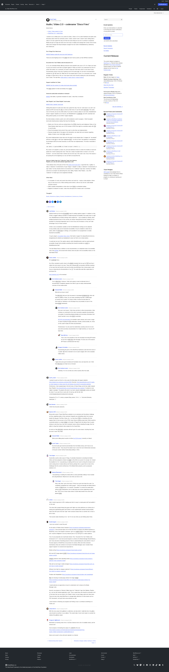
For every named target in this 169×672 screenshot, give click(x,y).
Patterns (39, 659)
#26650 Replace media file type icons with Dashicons (59, 54)
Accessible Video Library (64, 236)
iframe (74, 186)
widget (65, 422)
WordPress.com (137, 653)
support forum (79, 531)
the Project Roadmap (115, 64)
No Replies (106, 50)
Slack (118, 77)
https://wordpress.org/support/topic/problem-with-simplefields (77, 574)
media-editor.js (64, 77)
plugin (60, 303)
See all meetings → (117, 106)
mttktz (51, 499)
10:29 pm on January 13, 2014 (74, 368)
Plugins (38, 657)
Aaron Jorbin (52, 257)
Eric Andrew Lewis (57, 279)
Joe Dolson (52, 211)
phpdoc (72, 263)
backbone (53, 196)
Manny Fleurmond (56, 472)
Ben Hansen (52, 404)
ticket (50, 88)
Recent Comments (108, 48)
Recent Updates (108, 46)
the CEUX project (77, 438)
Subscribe (107, 38)
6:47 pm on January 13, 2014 (55, 20)
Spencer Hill (52, 412)
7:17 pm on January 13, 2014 (61, 377)
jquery (58, 196)
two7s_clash (52, 377)
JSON (72, 628)
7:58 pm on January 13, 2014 (61, 404)
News (6, 655)
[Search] (121, 19)
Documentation (72, 655)
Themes (39, 655)
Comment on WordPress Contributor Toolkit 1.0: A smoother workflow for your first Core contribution (114, 120)
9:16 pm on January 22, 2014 (66, 620)
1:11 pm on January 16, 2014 (73, 335)
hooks (60, 493)
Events (102, 655)
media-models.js (80, 77)
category (51, 558)
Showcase (39, 653)
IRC (77, 265)
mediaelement (68, 196)
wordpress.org (85, 295)
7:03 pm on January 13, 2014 (62, 257)
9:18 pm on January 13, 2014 (64, 443)
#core (107, 82)
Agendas (106, 87)
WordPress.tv (72, 659)
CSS (95, 126)
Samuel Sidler (58, 289)
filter (50, 577)
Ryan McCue (64, 335)
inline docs (58, 281)
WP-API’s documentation (64, 319)
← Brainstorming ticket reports (54, 640)
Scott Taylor (53, 19)
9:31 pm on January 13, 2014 (61, 455)
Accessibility (66, 213)
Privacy (7, 659)
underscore (75, 196)
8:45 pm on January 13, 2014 (68, 359)
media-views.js (71, 77)
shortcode (86, 109)
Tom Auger (52, 455)
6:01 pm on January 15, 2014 (73, 347)
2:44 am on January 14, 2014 (58, 499)
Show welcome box (158, 12)
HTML (74, 124)
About (6, 653)
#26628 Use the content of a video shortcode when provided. (61, 85)
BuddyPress (136, 659)
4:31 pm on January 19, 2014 (62, 608)
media (62, 196)
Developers (71, 657)
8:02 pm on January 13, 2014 (68, 279)
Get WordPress (162, 4)
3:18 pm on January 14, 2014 (67, 481)
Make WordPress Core (12, 8)
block (73, 316)
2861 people (107, 172)
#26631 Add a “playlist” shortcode (54, 104)
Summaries (111, 87)
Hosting (7, 657)
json (71, 139)
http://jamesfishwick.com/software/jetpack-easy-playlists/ (70, 388)
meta (64, 134)
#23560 (56, 250)
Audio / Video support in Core (55, 31)
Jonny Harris (52, 608)
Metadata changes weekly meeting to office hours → (85, 641)
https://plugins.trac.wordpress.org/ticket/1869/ (60, 382)
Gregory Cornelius (63, 347)
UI (49, 115)
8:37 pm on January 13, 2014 (68, 289)
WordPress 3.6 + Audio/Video (55, 33)
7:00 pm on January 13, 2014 (61, 211)
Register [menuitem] (166, 1)
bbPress (135, 657)
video (81, 196)
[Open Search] (155, 4)
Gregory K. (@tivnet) (54, 620)
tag (55, 139)
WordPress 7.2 (107, 63)
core (60, 489)
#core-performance (109, 95)
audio (48, 196)
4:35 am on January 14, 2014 (67, 472)
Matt (134, 655)
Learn (70, 653)
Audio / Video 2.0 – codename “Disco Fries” (67, 24)
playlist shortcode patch (74, 164)
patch (70, 88)
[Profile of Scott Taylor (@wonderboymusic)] (48, 20)
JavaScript (79, 113)
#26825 (48, 96)
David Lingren (52, 522)
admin (65, 57)
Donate (103, 657)
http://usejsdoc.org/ (54, 274)
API (70, 321)
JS (53, 73)
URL (62, 109)
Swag (103, 659)
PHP (87, 263)
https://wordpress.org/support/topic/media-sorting (69, 550)
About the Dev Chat (108, 85)
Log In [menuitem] (163, 1)
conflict (65, 553)
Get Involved (104, 653)
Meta (61, 487)
